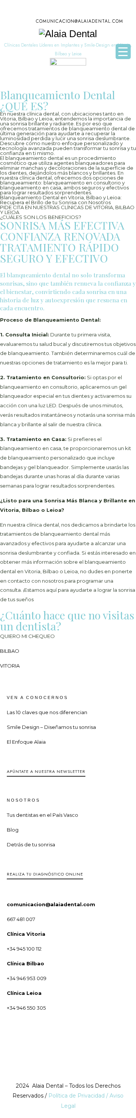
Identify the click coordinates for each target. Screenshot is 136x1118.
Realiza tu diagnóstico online (45, 874)
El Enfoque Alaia (26, 742)
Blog (13, 830)
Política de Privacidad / (79, 1095)
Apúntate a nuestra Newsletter (46, 771)
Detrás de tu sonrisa (31, 844)
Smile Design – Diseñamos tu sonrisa (51, 727)
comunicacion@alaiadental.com (79, 21)
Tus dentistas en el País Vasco (42, 815)
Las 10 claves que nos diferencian (47, 712)
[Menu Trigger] (123, 51)
